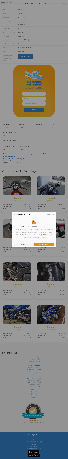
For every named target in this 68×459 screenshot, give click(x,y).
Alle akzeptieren (44, 244)
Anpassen (24, 244)
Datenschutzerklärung (38, 237)
